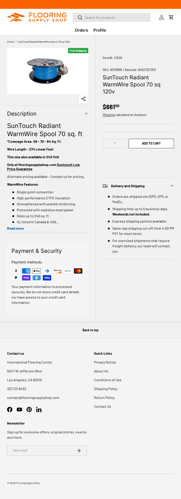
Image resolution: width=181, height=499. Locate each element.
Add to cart (151, 143)
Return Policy (104, 397)
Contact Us (102, 406)
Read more (15, 228)
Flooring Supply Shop (28, 482)
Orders (81, 30)
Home (10, 41)
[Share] (83, 99)
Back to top (90, 330)
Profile (99, 30)
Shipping (109, 115)
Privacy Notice (105, 362)
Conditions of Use (108, 380)
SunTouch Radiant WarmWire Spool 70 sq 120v (44, 41)
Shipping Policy (105, 389)
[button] (138, 157)
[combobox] (112, 17)
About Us (101, 371)
